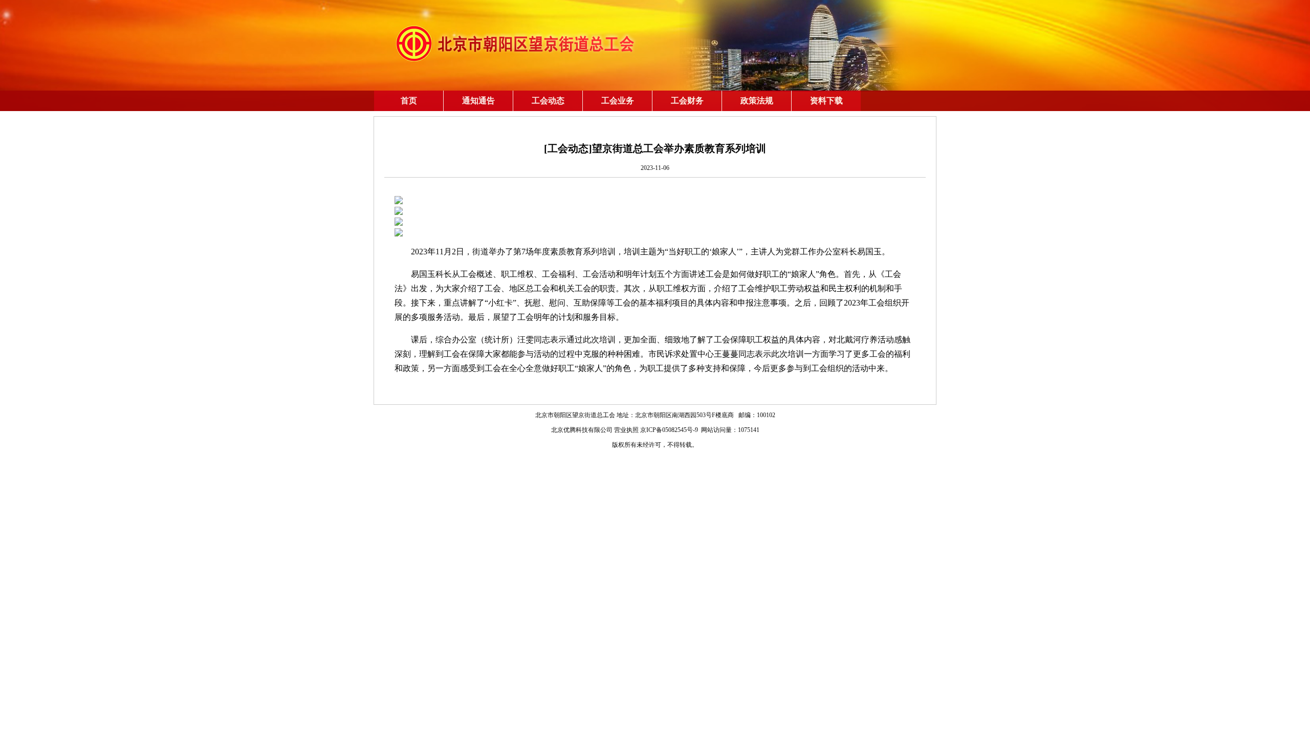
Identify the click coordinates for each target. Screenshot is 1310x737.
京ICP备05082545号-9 (669, 429)
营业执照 (626, 429)
